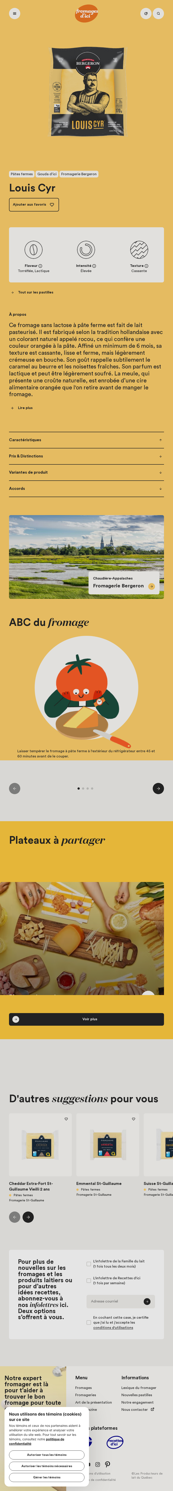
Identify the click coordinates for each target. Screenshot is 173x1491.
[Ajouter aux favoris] (66, 1119)
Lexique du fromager (138, 1388)
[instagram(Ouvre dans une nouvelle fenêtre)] (97, 1464)
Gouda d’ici (47, 174)
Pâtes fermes (22, 174)
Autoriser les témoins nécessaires (46, 1466)
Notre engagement (137, 1402)
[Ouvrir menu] (14, 13)
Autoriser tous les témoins (46, 1455)
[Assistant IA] (146, 13)
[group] (86, 705)
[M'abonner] (147, 1301)
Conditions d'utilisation (93, 1473)
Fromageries (85, 1395)
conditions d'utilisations (113, 1328)
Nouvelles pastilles (136, 1395)
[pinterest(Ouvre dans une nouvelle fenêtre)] (107, 1464)
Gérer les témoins (46, 1477)
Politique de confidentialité (96, 1480)
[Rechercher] (158, 13)
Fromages (83, 1388)
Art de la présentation (93, 1402)
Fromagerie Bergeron (79, 174)
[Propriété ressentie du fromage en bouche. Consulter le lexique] (146, 266)
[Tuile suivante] (158, 788)
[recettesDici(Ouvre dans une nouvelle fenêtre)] (115, 1443)
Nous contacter (135, 1409)
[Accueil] (86, 14)
